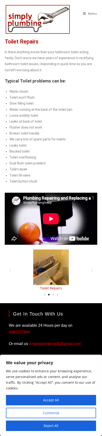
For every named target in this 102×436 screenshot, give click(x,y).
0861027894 (19, 332)
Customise (51, 413)
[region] (51, 395)
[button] (10, 270)
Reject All (51, 425)
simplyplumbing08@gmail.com (55, 344)
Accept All (51, 400)
